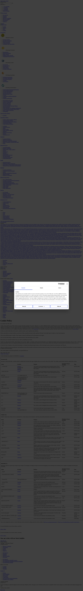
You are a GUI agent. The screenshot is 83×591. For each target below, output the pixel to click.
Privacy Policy (59, 302)
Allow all (59, 306)
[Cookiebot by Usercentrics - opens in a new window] (59, 284)
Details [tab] (41, 287)
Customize (41, 306)
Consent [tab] (23, 287)
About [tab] (59, 287)
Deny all (24, 306)
